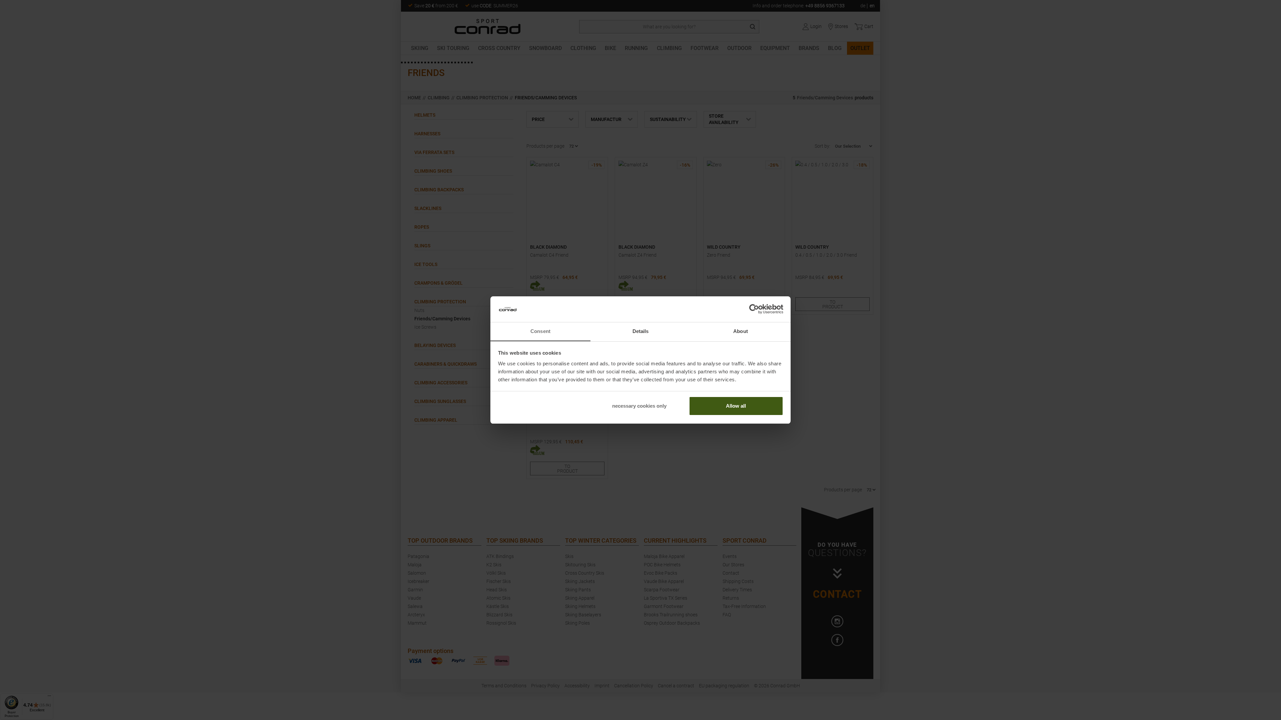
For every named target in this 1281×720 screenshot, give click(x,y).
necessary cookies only (639, 406)
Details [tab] (640, 331)
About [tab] (740, 331)
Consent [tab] (540, 331)
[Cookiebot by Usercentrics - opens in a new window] (754, 309)
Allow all (736, 406)
